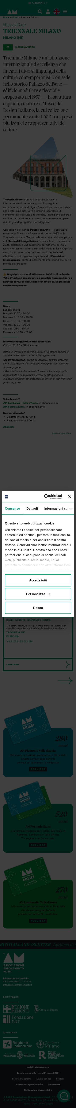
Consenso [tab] (12, 508)
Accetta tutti (38, 580)
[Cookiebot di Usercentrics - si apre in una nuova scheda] (46, 497)
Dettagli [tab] (32, 508)
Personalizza (35, 594)
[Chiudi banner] (69, 496)
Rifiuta (38, 607)
